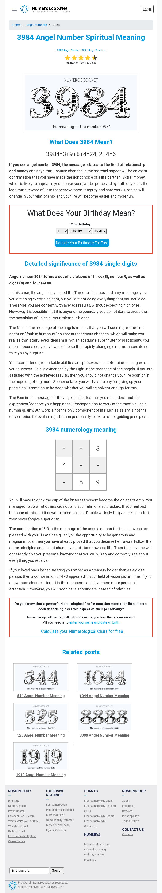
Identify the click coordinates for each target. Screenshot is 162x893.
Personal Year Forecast (60, 809)
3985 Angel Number (93, 50)
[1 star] (67, 57)
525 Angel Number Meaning (41, 735)
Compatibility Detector (59, 820)
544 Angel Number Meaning (41, 696)
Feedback (128, 805)
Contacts (127, 834)
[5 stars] (94, 57)
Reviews (127, 810)
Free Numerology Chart (98, 800)
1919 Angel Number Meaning (41, 775)
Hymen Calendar (56, 830)
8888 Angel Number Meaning (104, 735)
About (126, 800)
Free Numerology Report (99, 816)
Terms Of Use (130, 821)
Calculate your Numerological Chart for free (82, 631)
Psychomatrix (16, 810)
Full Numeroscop (56, 804)
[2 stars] (74, 57)
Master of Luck (55, 814)
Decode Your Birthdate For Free (82, 243)
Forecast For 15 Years (21, 816)
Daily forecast (16, 831)
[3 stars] (81, 57)
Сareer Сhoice (16, 841)
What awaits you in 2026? (23, 821)
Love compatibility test (22, 836)
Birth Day (13, 800)
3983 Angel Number (68, 50)
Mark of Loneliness (58, 825)
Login (147, 9)
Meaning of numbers (96, 844)
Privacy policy (130, 816)
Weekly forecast (18, 826)
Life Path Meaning (95, 849)
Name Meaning (17, 805)
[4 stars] (87, 57)
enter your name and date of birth (94, 622)
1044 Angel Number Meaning (104, 696)
